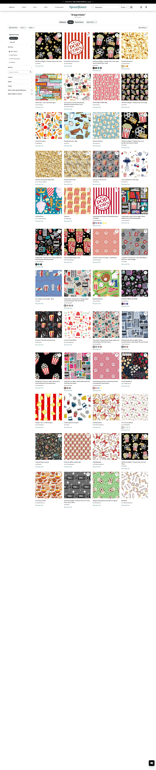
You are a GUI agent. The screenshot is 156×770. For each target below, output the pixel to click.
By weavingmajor (68, 63)
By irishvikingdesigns (69, 259)
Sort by (20, 47)
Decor (35, 7)
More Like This (39, 66)
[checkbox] (31, 90)
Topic (20, 86)
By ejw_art (66, 143)
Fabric (46, 7)
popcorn (14, 38)
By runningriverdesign (40, 218)
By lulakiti (37, 301)
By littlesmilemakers (69, 106)
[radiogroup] (20, 57)
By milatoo (66, 424)
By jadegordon (38, 143)
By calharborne (67, 181)
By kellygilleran (67, 218)
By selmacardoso (125, 220)
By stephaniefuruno (40, 502)
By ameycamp (96, 143)
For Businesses (59, 7)
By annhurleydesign (69, 342)
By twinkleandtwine (126, 383)
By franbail (38, 63)
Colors (23, 28)
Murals (24, 7)
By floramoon (96, 181)
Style (20, 82)
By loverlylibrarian (39, 424)
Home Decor (79, 22)
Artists (20, 67)
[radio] (9, 51)
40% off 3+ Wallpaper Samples (76, 2)
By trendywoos (96, 104)
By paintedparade (126, 424)
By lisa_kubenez (96, 301)
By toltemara (125, 181)
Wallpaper (12, 7)
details (89, 2)
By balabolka (38, 464)
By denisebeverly (97, 502)
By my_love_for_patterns (41, 181)
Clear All (12, 42)
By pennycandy (39, 104)
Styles (31, 28)
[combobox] (124, 7)
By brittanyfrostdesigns (98, 424)
